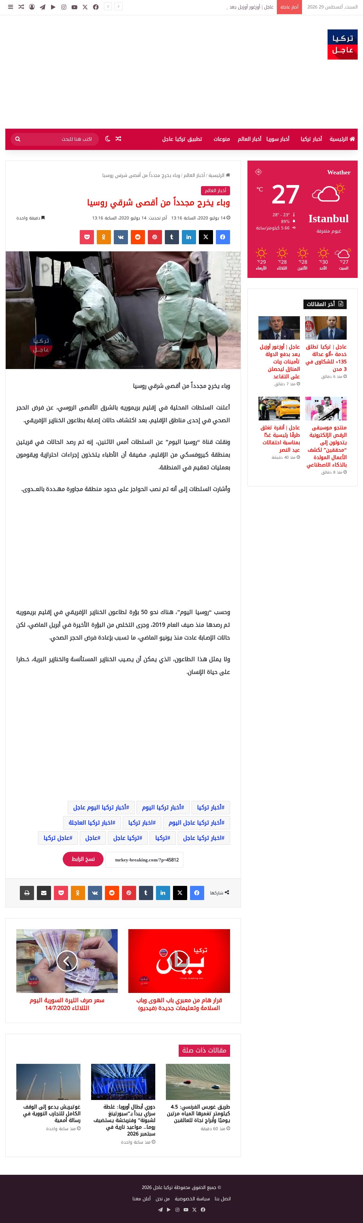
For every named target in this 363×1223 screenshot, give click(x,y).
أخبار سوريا (277, 139)
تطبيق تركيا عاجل (182, 139)
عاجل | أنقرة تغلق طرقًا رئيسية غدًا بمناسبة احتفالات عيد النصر (280, 439)
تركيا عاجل (126, 837)
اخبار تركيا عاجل (202, 837)
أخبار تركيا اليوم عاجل (99, 807)
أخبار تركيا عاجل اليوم (195, 822)
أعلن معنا (142, 1198)
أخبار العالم (249, 139)
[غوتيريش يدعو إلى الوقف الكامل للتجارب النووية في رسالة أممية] (48, 1082)
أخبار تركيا (311, 139)
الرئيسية (340, 139)
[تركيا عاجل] (343, 44)
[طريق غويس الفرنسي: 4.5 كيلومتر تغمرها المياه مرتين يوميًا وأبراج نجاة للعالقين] (198, 1082)
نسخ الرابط (83, 859)
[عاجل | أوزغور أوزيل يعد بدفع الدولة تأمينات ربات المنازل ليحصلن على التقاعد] (279, 328)
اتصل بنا (223, 1198)
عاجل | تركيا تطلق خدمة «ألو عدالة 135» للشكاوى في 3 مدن (326, 358)
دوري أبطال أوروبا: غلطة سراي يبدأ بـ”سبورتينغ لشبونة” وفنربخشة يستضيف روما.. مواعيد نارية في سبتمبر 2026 (124, 1120)
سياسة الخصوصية (192, 1198)
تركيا (161, 837)
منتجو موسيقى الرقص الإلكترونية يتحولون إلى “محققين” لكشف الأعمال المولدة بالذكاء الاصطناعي (327, 446)
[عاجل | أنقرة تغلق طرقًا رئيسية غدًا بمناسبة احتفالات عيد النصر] (279, 408)
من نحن (163, 1198)
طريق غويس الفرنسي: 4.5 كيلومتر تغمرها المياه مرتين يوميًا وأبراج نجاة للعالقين (198, 1113)
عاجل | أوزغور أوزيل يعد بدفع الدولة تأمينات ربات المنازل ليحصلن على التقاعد (200, 6)
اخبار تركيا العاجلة (90, 822)
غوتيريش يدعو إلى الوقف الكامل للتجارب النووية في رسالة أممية (51, 1113)
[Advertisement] (121, 72)
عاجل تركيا (56, 837)
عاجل (91, 837)
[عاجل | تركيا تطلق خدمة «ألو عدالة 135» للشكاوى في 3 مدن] (326, 328)
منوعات (222, 139)
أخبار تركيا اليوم (161, 807)
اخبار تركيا (140, 822)
